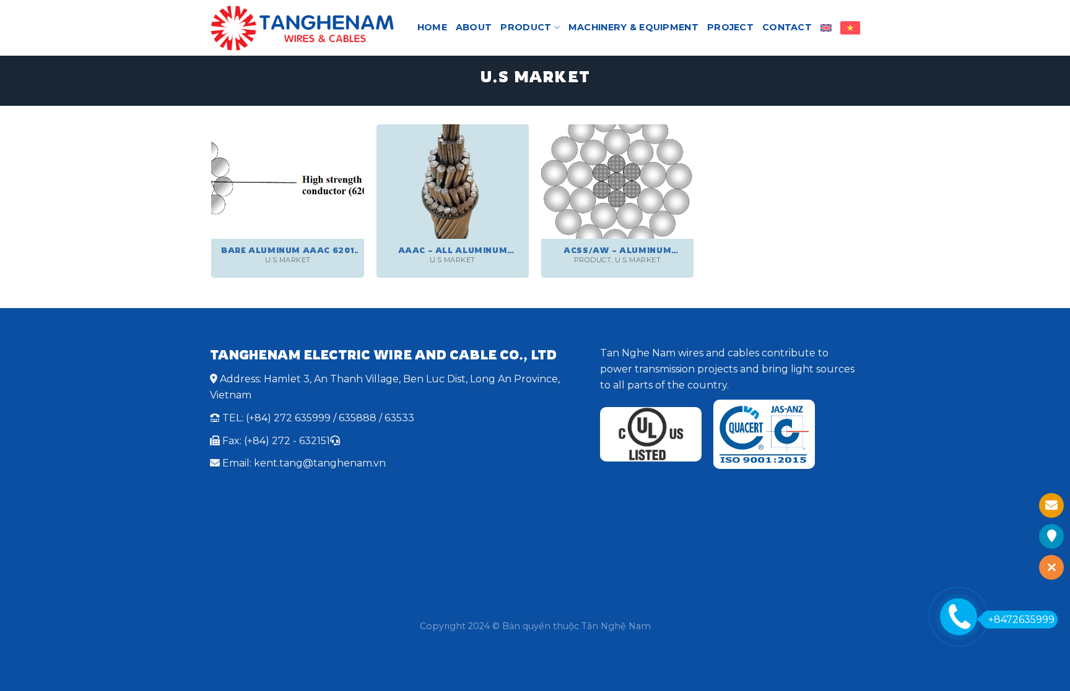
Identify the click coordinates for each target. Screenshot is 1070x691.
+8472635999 (1021, 619)
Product (525, 27)
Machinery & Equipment (633, 27)
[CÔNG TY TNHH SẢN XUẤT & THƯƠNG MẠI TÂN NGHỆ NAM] (302, 28)
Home (432, 27)
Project (730, 27)
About (474, 27)
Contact (787, 27)
